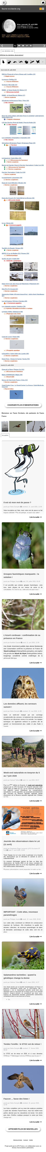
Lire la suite (35, 517)
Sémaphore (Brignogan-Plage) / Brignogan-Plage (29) (18, 143)
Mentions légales (17, 1140)
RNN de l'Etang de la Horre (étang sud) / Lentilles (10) (18, 74)
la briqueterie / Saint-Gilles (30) (11, 158)
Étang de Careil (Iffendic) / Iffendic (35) (14, 183)
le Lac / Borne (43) (7, 223)
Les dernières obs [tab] (7, 51)
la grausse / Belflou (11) (9, 79)
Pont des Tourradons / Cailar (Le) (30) (13, 172)
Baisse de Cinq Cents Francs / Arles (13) (15, 380)
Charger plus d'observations (23, 405)
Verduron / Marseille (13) (9, 85)
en (43, 8)
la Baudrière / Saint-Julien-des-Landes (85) (15, 353)
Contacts (25, 1140)
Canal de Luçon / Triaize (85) (11, 337)
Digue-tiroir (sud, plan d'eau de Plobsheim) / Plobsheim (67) (20, 284)
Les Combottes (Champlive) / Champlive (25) (16, 138)
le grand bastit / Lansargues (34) (12, 177)
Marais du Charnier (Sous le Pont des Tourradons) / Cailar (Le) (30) (23, 165)
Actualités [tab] (5, 435)
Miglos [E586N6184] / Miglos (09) (12, 375)
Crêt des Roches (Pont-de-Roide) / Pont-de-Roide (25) (19, 122)
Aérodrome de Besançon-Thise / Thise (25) (15, 100)
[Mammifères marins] (15, 62)
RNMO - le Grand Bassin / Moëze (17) (13, 95)
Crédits (31, 1140)
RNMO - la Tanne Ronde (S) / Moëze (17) (14, 90)
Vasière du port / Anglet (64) (10, 259)
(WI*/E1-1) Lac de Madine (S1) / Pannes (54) (15, 253)
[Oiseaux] (3, 62)
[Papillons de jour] (38, 62)
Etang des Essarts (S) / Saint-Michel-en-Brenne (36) (18, 198)
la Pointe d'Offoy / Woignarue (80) (12, 312)
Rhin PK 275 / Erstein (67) (10, 289)
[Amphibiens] (26, 62)
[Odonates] (32, 62)
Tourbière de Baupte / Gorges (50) (12, 248)
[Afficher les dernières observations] (11, 55)
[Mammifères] (9, 62)
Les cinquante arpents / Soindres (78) (13, 306)
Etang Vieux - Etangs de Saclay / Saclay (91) (16, 359)
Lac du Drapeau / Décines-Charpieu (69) (14, 301)
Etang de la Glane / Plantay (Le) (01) (13, 369)
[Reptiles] (21, 62)
